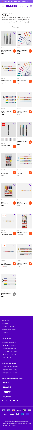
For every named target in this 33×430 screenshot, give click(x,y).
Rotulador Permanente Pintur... (22, 203)
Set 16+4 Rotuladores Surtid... (4, 173)
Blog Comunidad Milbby (9, 370)
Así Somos (5, 323)
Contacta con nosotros (9, 345)
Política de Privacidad (12, 424)
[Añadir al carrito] (14, 51)
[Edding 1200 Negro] (2, 139)
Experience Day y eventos (10, 366)
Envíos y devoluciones (9, 348)
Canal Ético (27, 423)
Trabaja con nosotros (9, 330)
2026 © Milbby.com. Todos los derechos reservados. (16, 421)
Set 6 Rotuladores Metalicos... (22, 142)
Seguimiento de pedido (9, 342)
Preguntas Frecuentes (9, 354)
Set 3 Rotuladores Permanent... (6, 81)
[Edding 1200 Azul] (10, 139)
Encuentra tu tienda (8, 326)
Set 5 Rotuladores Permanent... (22, 172)
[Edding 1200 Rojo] (6, 139)
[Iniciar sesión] (23, 6)
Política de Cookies (5, 424)
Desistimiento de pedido (9, 351)
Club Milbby (5, 333)
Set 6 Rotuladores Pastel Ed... (6, 51)
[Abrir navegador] (2, 6)
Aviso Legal (20, 423)
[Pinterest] (10, 400)
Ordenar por (16, 27)
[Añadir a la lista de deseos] (14, 33)
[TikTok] (17, 400)
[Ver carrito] (31, 6)
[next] (30, 1)
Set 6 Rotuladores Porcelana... (22, 233)
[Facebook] (2, 400)
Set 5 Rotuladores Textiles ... (6, 111)
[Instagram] (6, 400)
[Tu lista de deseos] (27, 5)
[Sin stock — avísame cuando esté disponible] (14, 294)
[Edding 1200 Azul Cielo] (14, 139)
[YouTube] (14, 400)
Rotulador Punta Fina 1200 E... (5, 146)
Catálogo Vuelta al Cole (9, 373)
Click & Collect (6, 357)
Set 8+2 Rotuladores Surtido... (4, 204)
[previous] (3, 1)
